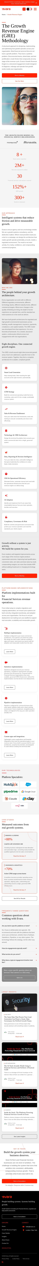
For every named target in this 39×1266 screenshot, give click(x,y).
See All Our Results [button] (19, 898)
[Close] (36, 3)
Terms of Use (26, 1258)
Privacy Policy (5, 1258)
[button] (29, 9)
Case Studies (6, 1233)
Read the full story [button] (19, 856)
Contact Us (5, 1243)
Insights (4, 1236)
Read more (19, 1036)
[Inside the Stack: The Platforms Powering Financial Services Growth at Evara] (19, 1098)
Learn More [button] (9, 651)
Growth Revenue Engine (9, 1230)
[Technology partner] (11, 784)
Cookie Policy (15, 1258)
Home (3, 14)
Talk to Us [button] (19, 977)
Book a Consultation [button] (20, 1181)
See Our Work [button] (19, 81)
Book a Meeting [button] (19, 75)
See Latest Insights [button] (19, 1136)
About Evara (5, 1240)
